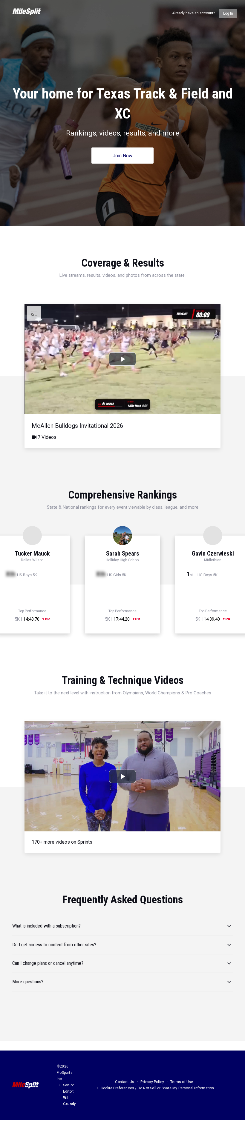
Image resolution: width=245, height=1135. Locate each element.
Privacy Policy (152, 1082)
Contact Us (124, 1082)
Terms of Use (181, 1082)
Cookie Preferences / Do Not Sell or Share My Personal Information (157, 1088)
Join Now (122, 156)
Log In (228, 13)
